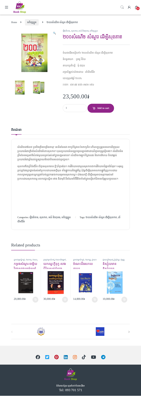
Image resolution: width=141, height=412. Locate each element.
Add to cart (103, 108)
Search (122, 7)
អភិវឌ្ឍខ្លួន (31, 22)
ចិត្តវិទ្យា (116, 260)
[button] (54, 33)
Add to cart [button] (35, 300)
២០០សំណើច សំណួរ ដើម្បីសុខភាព (101, 217)
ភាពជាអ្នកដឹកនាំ (19, 260)
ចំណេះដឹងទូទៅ (60, 260)
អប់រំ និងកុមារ (84, 31)
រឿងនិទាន (66, 31)
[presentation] (129, 332)
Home (14, 22)
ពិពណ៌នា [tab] (16, 129)
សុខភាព (74, 31)
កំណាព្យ (29, 260)
